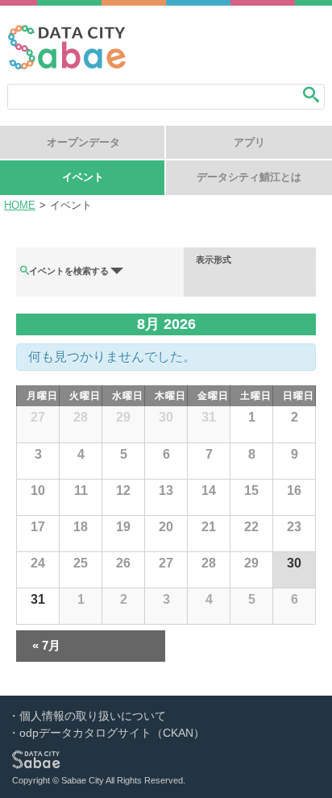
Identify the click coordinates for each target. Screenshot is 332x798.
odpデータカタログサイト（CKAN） (112, 732)
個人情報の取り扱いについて (92, 715)
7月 (46, 645)
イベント (83, 177)
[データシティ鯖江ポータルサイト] (67, 65)
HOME (19, 205)
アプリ (249, 142)
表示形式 (213, 260)
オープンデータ (83, 142)
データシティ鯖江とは (249, 177)
